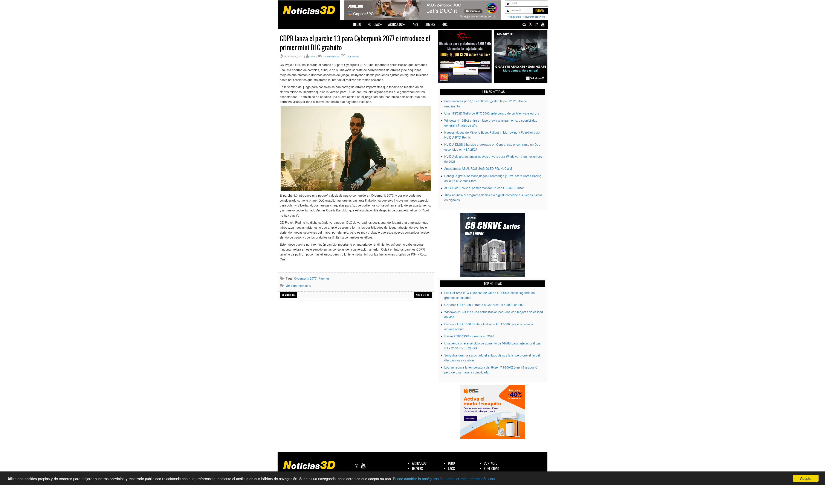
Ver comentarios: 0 (298, 285)
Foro (445, 24)
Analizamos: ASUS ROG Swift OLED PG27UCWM (478, 168)
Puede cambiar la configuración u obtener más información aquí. (444, 478)
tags (451, 468)
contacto (491, 463)
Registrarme (514, 16)
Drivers (430, 24)
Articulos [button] (395, 24)
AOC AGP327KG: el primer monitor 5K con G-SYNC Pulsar (484, 188)
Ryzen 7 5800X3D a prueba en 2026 (469, 336)
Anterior (290, 295)
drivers (417, 468)
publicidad (491, 468)
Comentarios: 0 (330, 56)
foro (451, 463)
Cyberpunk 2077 (305, 278)
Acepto (805, 478)
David (312, 56)
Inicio (358, 24)
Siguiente (421, 295)
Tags (414, 24)
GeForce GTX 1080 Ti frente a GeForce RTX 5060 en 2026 (484, 305)
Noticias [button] (374, 24)
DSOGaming (352, 56)
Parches (324, 278)
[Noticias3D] (308, 10)
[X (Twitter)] (530, 24)
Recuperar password (534, 16)
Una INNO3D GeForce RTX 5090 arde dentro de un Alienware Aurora (491, 113)
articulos (419, 463)
